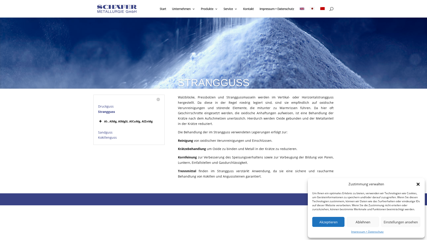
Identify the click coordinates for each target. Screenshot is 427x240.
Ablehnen (363, 222)
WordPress (167, 199)
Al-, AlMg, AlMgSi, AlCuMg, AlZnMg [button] (128, 121)
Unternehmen (181, 9)
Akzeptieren (328, 222)
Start (163, 9)
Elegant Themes (125, 199)
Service (228, 9)
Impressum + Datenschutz (367, 232)
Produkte (207, 9)
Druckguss (106, 106)
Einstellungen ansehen (401, 222)
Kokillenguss (107, 137)
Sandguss (105, 132)
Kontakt (248, 9)
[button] (418, 184)
